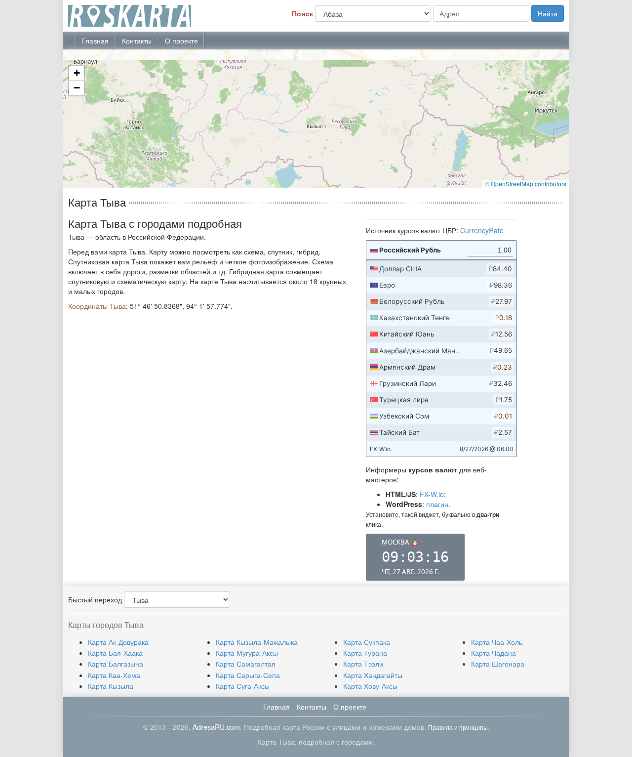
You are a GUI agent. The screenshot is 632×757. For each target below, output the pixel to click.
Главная (95, 40)
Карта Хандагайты (372, 675)
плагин (437, 504)
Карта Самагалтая (246, 664)
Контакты (137, 40)
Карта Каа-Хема (114, 675)
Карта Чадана (493, 653)
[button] (76, 73)
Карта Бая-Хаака (115, 653)
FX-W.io (432, 494)
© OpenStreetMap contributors (525, 183)
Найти (547, 13)
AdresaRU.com (216, 727)
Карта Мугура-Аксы (247, 653)
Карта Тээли (363, 664)
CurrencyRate (482, 230)
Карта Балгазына (115, 664)
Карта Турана (365, 653)
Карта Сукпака (366, 642)
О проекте (181, 40)
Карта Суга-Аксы (243, 686)
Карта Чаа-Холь (496, 642)
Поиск (302, 13)
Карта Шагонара (497, 664)
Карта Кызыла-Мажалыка (257, 642)
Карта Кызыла (110, 686)
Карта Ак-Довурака (118, 642)
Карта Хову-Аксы (370, 686)
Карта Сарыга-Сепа (248, 675)
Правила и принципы (458, 727)
